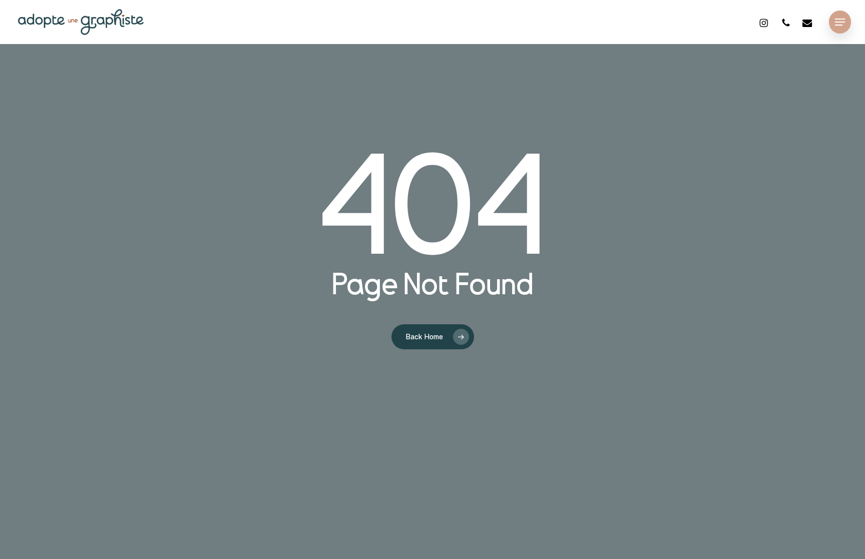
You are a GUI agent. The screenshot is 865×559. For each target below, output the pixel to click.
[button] (840, 22)
